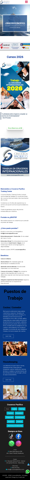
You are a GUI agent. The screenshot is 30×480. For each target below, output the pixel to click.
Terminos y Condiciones (15, 425)
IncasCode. (21, 477)
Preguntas (9, 417)
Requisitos (19, 413)
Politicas (19, 421)
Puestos (10, 413)
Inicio (7, 409)
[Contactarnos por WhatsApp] (11, 443)
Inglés (14, 409)
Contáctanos (20, 417)
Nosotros (11, 421)
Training (21, 409)
